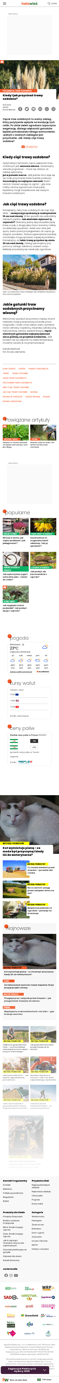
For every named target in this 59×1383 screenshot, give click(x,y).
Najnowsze (19, 928)
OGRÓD (21, 368)
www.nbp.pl (23, 716)
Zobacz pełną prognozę (21, 671)
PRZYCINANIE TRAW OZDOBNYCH (17, 382)
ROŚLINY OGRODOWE (12, 401)
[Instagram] (11, 1275)
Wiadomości (38, 1216)
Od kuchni (37, 1236)
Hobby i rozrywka (40, 1249)
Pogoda (36, 1199)
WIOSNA (34, 392)
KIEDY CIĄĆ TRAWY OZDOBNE (16, 387)
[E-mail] (40, 109)
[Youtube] (16, 1275)
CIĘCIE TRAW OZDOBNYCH (14, 378)
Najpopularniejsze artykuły (41, 1186)
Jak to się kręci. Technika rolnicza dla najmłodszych (13, 1243)
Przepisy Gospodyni (13, 1216)
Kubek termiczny (11, 1260)
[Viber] (53, 109)
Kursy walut (37, 1203)
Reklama (7, 1189)
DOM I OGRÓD (9, 368)
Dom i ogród (38, 1232)
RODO (6, 1201)
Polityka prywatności (13, 1193)
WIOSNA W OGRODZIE (12, 396)
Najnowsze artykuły (41, 1191)
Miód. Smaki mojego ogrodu (13, 1228)
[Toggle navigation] (5, 3)
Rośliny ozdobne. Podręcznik (11, 1222)
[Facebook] (20, 109)
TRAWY (6, 373)
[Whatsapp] (47, 109)
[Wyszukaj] (52, 3)
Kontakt (6, 1185)
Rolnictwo (36, 1228)
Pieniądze (37, 1220)
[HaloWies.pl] (29, 3)
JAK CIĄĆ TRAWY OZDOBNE (15, 392)
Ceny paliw (37, 1195)
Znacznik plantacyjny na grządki (15, 1251)
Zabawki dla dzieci (12, 1256)
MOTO (35, 1245)
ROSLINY (46, 396)
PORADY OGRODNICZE (38, 368)
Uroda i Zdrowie (40, 1240)
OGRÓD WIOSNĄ (32, 396)
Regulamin (8, 1197)
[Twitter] (27, 109)
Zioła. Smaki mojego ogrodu (13, 1235)
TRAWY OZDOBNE (20, 373)
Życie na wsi (38, 1224)
